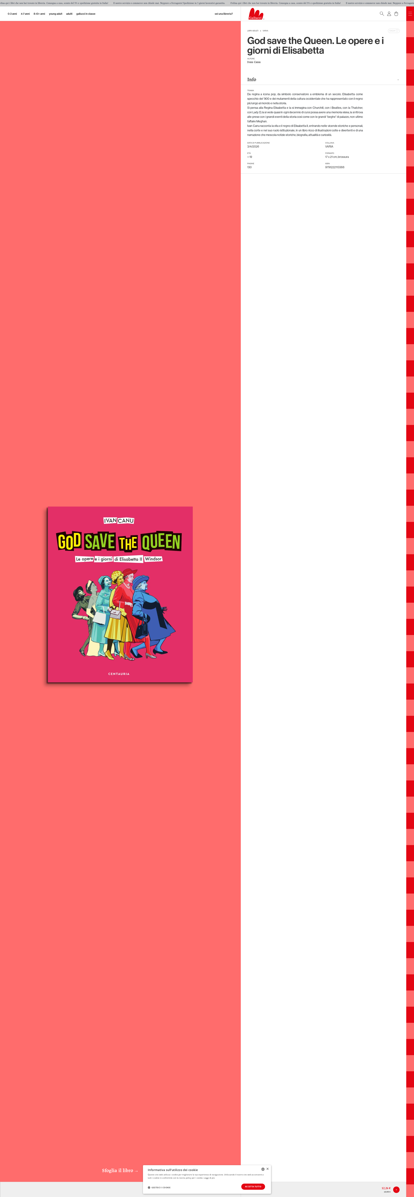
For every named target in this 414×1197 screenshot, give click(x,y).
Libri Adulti (252, 31)
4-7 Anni (25, 13)
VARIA (265, 31)
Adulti (69, 13)
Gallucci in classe (85, 13)
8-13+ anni (39, 13)
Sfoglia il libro (120, 1171)
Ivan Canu (254, 62)
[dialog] (207, 1179)
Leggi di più (209, 1177)
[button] (159, 1187)
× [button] (267, 1169)
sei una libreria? (224, 13)
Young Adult (55, 13)
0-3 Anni (12, 13)
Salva (392, 31)
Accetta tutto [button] (253, 1186)
